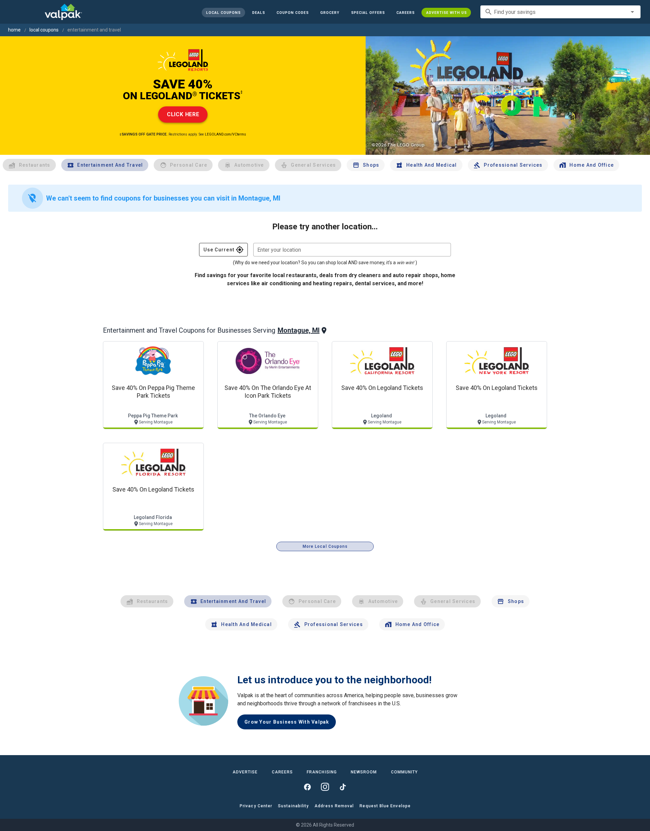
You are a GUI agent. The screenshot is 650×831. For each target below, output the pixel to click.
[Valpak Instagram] (325, 787)
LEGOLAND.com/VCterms (225, 134)
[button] (367, 12)
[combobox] (560, 11)
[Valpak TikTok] (343, 787)
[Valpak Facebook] (307, 787)
